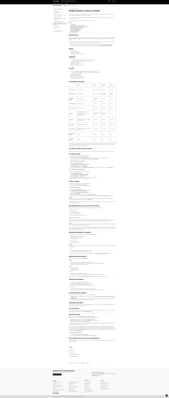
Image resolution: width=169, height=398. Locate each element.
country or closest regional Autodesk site (101, 253)
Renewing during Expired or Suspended (77, 27)
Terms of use (68, 396)
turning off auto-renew (91, 316)
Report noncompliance (63, 396)
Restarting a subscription (75, 30)
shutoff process (95, 159)
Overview (55, 13)
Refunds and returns (74, 32)
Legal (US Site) (72, 396)
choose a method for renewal (105, 195)
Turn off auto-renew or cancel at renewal (77, 25)
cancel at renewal (85, 334)
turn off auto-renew (78, 334)
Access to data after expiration (76, 29)
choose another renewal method (88, 167)
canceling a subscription (82, 316)
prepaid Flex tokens (88, 311)
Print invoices (56, 26)
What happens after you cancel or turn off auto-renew (80, 26)
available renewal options (86, 158)
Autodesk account (79, 163)
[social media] (56, 393)
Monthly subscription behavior (76, 28)
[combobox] (68, 1)
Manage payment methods (58, 21)
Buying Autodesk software (58, 15)
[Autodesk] (56, 1)
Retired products (56, 27)
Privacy (54, 396)
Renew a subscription (57, 16)
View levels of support (95, 375)
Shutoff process (73, 24)
